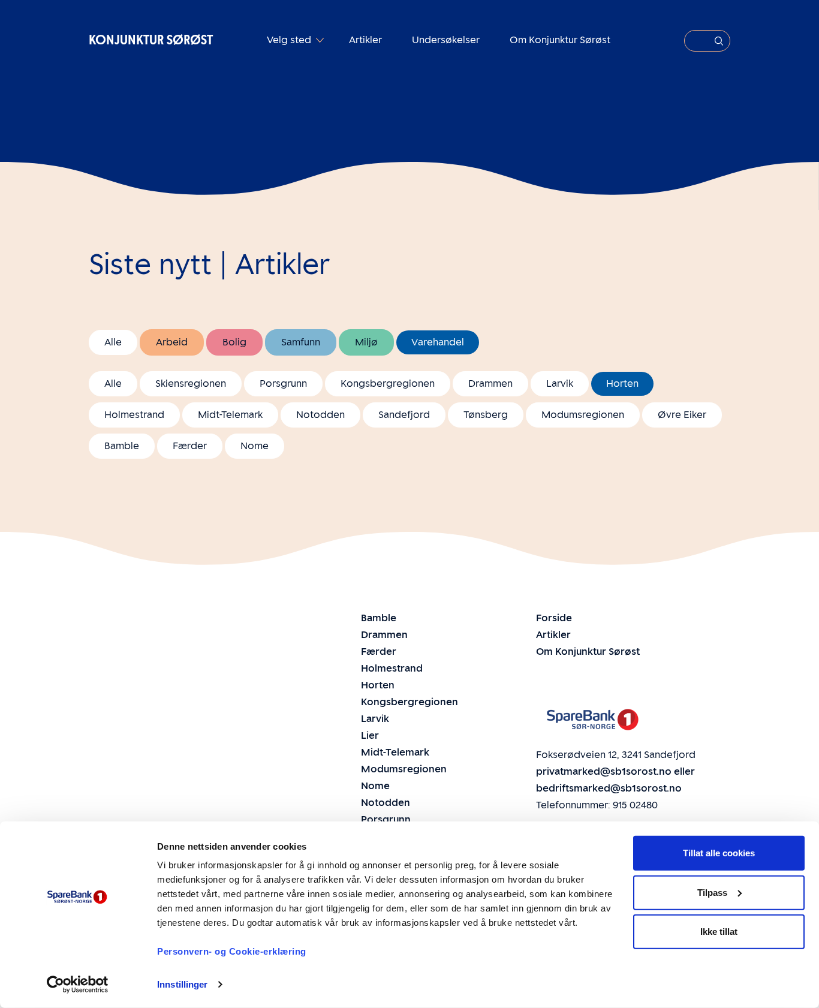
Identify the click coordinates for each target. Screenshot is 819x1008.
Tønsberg (485, 414)
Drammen (490, 383)
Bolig (234, 342)
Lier (370, 735)
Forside (554, 618)
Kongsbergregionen (388, 383)
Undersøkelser (446, 40)
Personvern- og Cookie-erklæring (231, 951)
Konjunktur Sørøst (151, 40)
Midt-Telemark (230, 414)
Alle (113, 342)
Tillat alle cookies (719, 853)
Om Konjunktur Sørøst (560, 40)
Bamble (121, 446)
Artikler (365, 40)
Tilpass (712, 892)
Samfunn (300, 342)
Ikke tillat (718, 931)
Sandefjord (404, 414)
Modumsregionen (582, 414)
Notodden (320, 414)
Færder (190, 446)
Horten (622, 383)
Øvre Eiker (682, 414)
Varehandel (437, 342)
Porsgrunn (283, 383)
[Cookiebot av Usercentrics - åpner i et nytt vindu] (77, 985)
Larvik (559, 383)
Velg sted (290, 40)
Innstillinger (182, 984)
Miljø (366, 342)
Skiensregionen (190, 383)
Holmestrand (134, 414)
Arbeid (172, 342)
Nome (254, 446)
